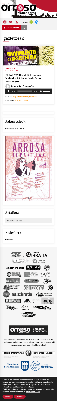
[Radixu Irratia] (32, 301)
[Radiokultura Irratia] (12, 301)
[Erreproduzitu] (9, 91)
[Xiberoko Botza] (25, 307)
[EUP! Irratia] (45, 274)
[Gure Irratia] (13, 281)
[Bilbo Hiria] (33, 267)
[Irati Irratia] (47, 281)
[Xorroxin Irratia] (41, 307)
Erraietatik (10, 68)
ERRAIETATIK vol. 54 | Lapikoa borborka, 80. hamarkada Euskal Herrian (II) (23, 78)
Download (33, 96)
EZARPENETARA (33, 392)
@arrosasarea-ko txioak (14, 128)
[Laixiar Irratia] (6, 294)
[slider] (46, 91)
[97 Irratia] (17, 254)
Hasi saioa (9, 239)
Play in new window (20, 96)
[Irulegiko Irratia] (12, 287)
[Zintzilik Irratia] (28, 314)
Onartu (7, 397)
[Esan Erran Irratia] (31, 274)
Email (16, 100)
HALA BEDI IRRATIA (12, 70)
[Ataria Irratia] (39, 261)
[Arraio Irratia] (20, 261)
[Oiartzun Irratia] (44, 294)
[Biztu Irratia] (46, 267)
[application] (28, 91)
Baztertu (20, 397)
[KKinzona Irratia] (33, 287)
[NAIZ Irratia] (22, 294)
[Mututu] (41, 91)
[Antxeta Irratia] (36, 254)
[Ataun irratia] (15, 267)
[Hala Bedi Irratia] (31, 281)
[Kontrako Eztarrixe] (50, 287)
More (26, 100)
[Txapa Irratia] (12, 307)
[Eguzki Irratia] (13, 274)
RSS (21, 100)
